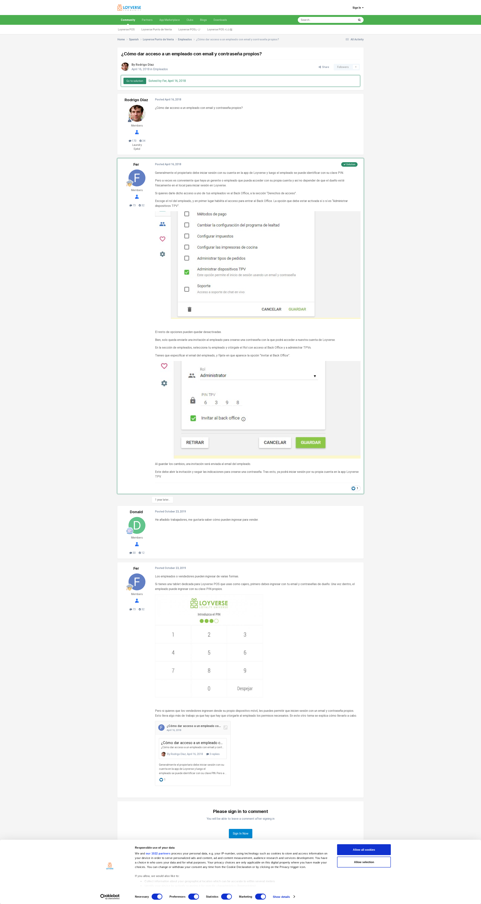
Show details (281, 896)
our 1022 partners (158, 853)
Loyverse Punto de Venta (156, 29)
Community (128, 19)
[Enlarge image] (258, 265)
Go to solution (134, 80)
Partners (147, 19)
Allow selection (364, 861)
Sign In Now (240, 833)
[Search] (359, 20)
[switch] (193, 896)
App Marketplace (169, 19)
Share (325, 67)
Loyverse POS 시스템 (219, 29)
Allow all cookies (364, 849)
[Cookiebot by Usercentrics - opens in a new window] (110, 896)
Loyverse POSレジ (189, 29)
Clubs (190, 19)
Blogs (203, 19)
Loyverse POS (126, 29)
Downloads (220, 19)
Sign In (357, 7)
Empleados (160, 69)
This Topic (344, 20)
